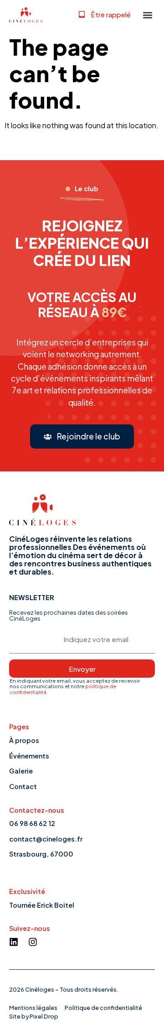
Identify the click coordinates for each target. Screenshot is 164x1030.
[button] (104, 14)
